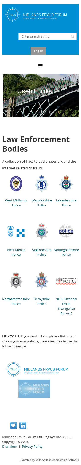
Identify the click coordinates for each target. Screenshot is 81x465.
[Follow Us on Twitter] (13, 428)
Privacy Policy (32, 446)
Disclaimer (10, 446)
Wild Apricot (43, 460)
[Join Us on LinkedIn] (22, 428)
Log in (38, 51)
